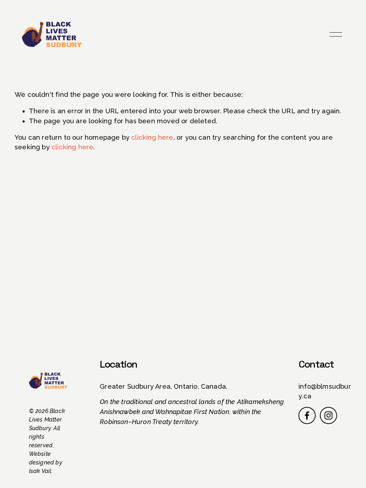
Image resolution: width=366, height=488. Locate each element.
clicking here (152, 137)
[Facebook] (307, 415)
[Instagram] (328, 415)
